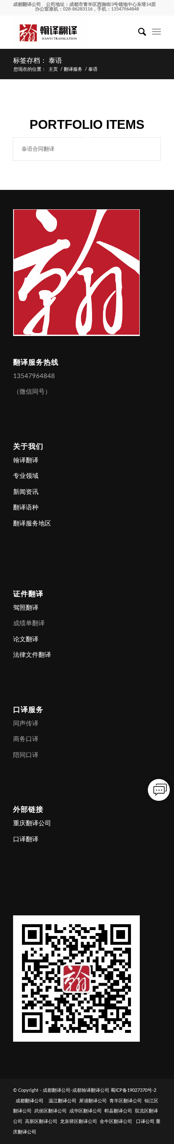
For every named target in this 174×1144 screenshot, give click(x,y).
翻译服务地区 (32, 523)
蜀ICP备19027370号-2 (133, 1090)
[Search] (138, 32)
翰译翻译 (25, 460)
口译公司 (145, 1121)
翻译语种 (25, 507)
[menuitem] (138, 32)
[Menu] (156, 32)
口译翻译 (25, 839)
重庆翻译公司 (32, 823)
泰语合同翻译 (38, 149)
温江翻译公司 (62, 1101)
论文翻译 (25, 639)
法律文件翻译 (32, 655)
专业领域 (25, 476)
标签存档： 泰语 (37, 60)
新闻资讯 (25, 492)
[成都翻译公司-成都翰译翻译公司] (72, 32)
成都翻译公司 (27, 4)
